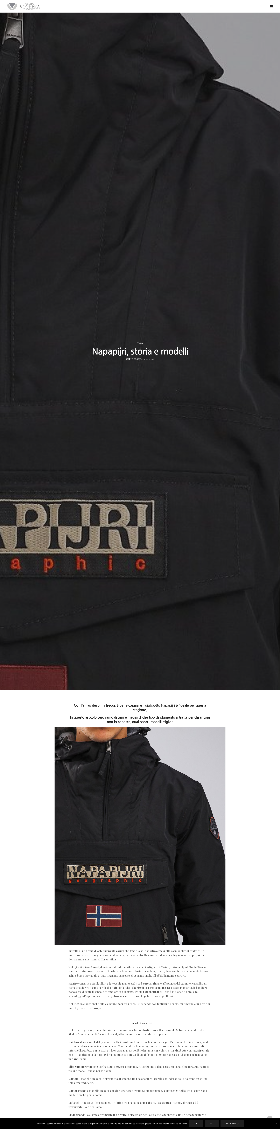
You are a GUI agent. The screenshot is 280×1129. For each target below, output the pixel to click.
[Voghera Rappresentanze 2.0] (24, 6)
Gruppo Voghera (134, 359)
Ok (196, 1124)
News (140, 343)
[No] (276, 1123)
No (211, 1124)
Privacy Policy (232, 1124)
